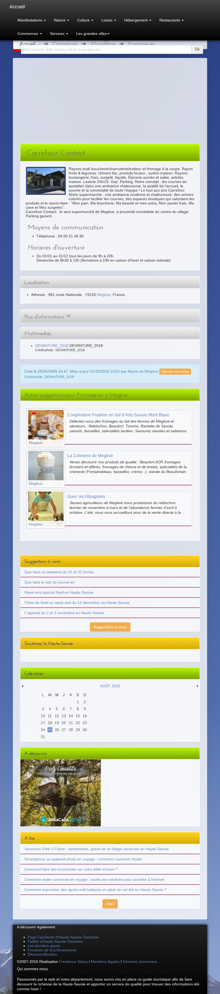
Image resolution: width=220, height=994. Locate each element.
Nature (60, 20)
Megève (104, 294)
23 (85, 723)
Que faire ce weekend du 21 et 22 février (59, 572)
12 (57, 716)
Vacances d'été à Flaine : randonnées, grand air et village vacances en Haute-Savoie (96, 849)
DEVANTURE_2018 (51, 345)
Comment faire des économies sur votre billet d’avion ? (71, 869)
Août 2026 (110, 686)
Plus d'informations (45, 317)
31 (43, 737)
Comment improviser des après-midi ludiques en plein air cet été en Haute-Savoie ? (95, 889)
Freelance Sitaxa (73, 961)
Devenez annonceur (140, 961)
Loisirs (107, 20)
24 (43, 730)
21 (71, 723)
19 (57, 723)
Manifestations (30, 20)
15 (78, 716)
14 (71, 716)
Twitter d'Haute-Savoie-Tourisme (55, 941)
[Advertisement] (110, 103)
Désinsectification (42, 954)
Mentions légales (105, 961)
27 (64, 730)
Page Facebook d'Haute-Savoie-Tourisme (63, 937)
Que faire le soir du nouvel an (49, 582)
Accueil (17, 6)
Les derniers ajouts (44, 946)
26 (57, 730)
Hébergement (136, 20)
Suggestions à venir (110, 627)
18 (50, 723)
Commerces (28, 33)
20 (64, 723)
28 (71, 730)
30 (85, 730)
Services (57, 33)
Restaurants (170, 20)
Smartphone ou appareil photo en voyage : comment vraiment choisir (83, 859)
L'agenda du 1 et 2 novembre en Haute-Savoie (64, 613)
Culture (84, 20)
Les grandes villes (91, 33)
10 (43, 716)
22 (78, 723)
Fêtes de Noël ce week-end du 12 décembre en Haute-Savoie (77, 602)
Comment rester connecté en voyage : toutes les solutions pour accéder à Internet (94, 879)
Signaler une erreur (175, 371)
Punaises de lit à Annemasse (52, 950)
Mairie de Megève (143, 371)
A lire (110, 904)
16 (85, 716)
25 (50, 730)
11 (50, 716)
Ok (197, 49)
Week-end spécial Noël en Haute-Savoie (58, 592)
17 (43, 723)
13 (64, 716)
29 (78, 730)
